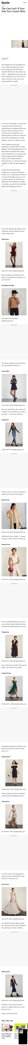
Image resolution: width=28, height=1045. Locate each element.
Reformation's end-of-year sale (17, 74)
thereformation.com (19, 532)
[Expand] (20, 1030)
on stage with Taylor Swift (13, 156)
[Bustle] (6, 2)
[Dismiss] (25, 1030)
